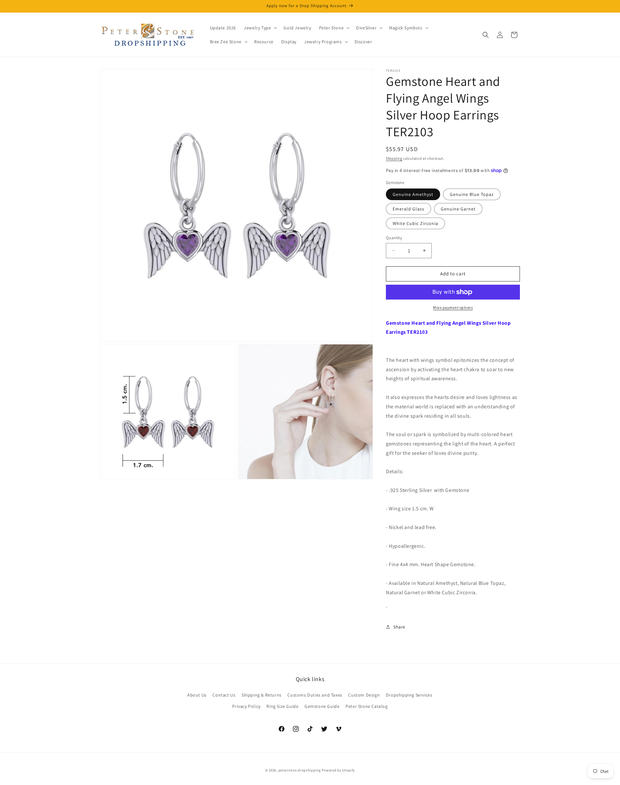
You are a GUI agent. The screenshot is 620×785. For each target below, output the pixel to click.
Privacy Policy (246, 706)
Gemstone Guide (322, 706)
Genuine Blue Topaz (472, 194)
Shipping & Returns (262, 695)
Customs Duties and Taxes (314, 695)
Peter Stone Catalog (367, 706)
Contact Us (223, 695)
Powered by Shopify (338, 770)
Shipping (394, 158)
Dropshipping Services (409, 695)
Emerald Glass (408, 209)
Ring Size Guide (282, 706)
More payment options (453, 307)
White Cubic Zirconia (415, 223)
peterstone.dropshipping (299, 770)
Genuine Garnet (458, 209)
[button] (260, 28)
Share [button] (399, 627)
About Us (197, 695)
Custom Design (364, 695)
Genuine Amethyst (413, 194)
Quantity (394, 237)
